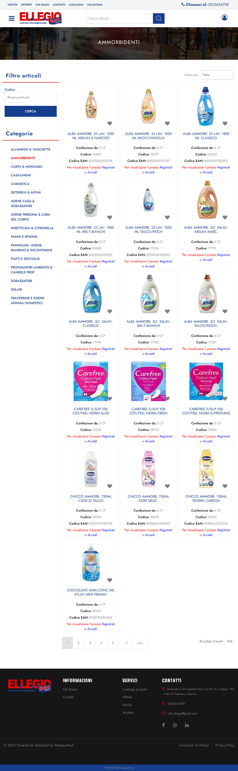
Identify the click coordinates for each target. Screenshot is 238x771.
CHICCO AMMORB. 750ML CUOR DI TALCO (91, 498)
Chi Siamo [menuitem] (70, 689)
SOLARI (16, 289)
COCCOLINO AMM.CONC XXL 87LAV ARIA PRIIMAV (91, 592)
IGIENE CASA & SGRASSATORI (23, 203)
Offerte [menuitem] (26, 5)
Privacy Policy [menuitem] (225, 745)
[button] (31, 111)
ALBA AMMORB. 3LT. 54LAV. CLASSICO (91, 323)
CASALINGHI (21, 175)
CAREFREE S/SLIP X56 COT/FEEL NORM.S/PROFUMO (206, 411)
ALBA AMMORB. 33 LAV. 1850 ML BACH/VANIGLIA (148, 136)
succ (140, 642)
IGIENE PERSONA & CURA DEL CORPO (30, 217)
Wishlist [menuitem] (127, 712)
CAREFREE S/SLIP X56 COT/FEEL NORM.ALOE (91, 411)
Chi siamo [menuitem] (42, 5)
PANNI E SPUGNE (24, 236)
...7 (125, 642)
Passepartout (64, 745)
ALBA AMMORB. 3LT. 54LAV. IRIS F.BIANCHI (148, 323)
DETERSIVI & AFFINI (26, 192)
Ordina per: (191, 75)
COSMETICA (20, 183)
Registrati (108, 167)
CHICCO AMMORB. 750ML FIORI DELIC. (148, 498)
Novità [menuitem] (12, 5)
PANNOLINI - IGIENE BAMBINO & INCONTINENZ (31, 247)
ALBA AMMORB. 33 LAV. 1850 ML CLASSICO (206, 136)
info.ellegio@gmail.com (182, 713)
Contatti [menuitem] (59, 5)
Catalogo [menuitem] (76, 5)
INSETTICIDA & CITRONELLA (32, 228)
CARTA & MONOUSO (26, 166)
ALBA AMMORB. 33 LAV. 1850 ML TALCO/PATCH (148, 229)
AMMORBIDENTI (23, 158)
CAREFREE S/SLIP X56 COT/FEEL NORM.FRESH (148, 411)
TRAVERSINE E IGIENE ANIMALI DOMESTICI (27, 300)
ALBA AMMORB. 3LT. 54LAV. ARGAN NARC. (206, 229)
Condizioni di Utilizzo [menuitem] (194, 745)
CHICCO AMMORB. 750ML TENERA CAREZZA (206, 498)
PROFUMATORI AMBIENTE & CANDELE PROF (32, 270)
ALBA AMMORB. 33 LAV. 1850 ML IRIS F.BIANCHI (91, 229)
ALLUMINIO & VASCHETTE (30, 149)
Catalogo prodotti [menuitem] (134, 689)
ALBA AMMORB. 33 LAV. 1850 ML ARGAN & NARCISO (91, 136)
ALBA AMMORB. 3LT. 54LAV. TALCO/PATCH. (206, 323)
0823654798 (218, 4)
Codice (10, 89)
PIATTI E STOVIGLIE (25, 258)
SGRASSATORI (21, 280)
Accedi (92, 172)
